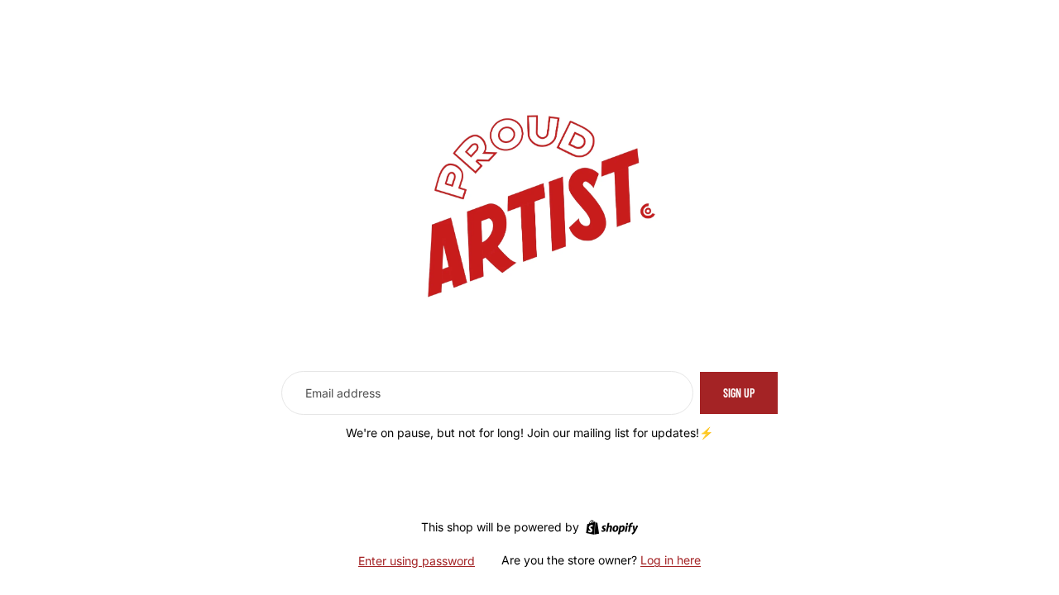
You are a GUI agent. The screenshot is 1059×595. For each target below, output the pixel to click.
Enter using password (416, 561)
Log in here (670, 560)
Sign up (739, 393)
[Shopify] (612, 527)
